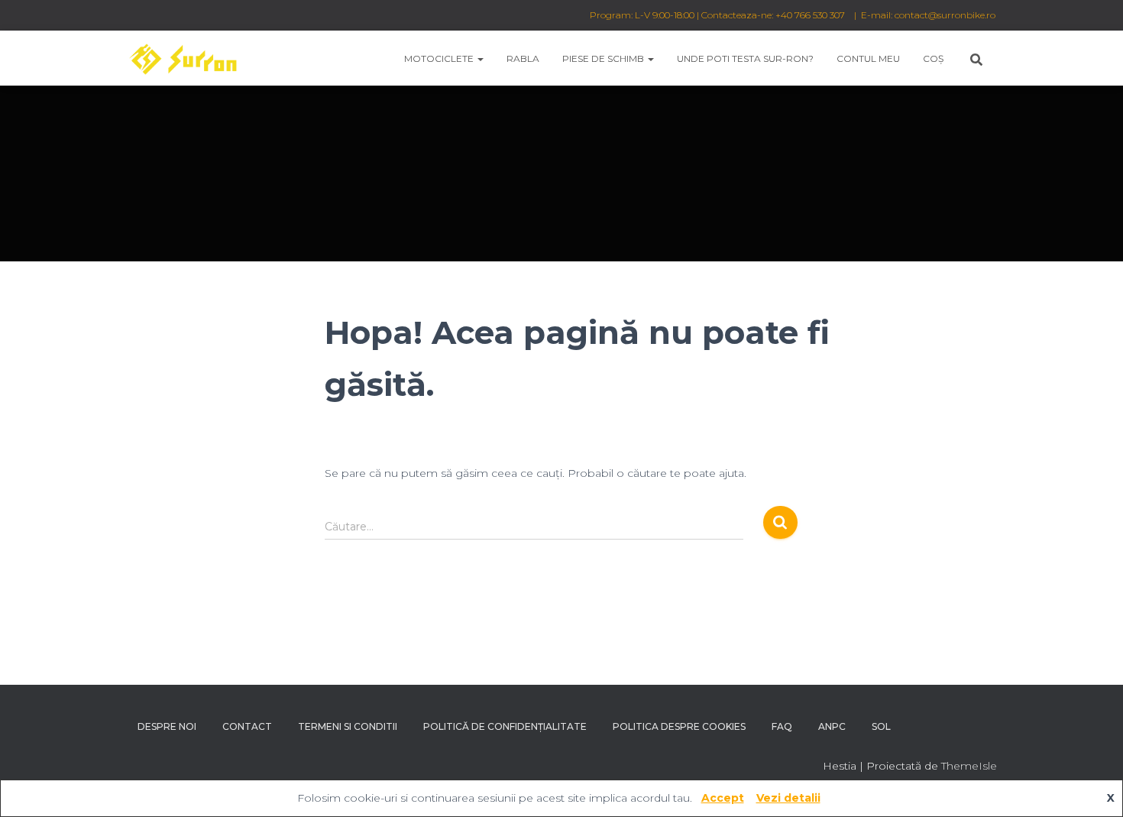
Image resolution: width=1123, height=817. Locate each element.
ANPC (832, 726)
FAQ (782, 726)
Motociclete (440, 58)
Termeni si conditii (347, 726)
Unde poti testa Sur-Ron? (745, 58)
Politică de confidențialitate (505, 726)
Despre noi (167, 726)
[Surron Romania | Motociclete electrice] (182, 58)
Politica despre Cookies (679, 726)
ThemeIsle (969, 766)
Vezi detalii (788, 798)
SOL (881, 726)
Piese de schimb (604, 58)
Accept (722, 798)
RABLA (522, 58)
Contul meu (868, 58)
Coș (933, 58)
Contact (247, 726)
